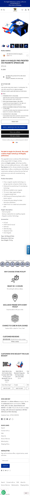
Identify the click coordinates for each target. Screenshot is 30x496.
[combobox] (7, 385)
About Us (3, 436)
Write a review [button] (15, 341)
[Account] (25, 9)
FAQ (2, 433)
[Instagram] (4, 419)
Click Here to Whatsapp (15, 5)
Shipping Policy (5, 444)
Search (3, 428)
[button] (15, 55)
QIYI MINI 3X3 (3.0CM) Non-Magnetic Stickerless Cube (14, 54)
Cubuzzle (7, 494)
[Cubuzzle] (15, 10)
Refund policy (4, 441)
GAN (4, 69)
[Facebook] (2, 419)
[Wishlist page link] (22, 9)
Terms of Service (5, 439)
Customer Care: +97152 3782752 (10, 415)
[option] (15, 27)
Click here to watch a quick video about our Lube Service (14, 91)
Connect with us (5, 431)
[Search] (4, 9)
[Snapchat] (12, 419)
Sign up (5, 466)
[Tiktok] (10, 419)
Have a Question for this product (14, 127)
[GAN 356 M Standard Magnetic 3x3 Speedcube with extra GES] (19, 364)
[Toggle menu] (1, 9)
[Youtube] (7, 419)
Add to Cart (6, 388)
